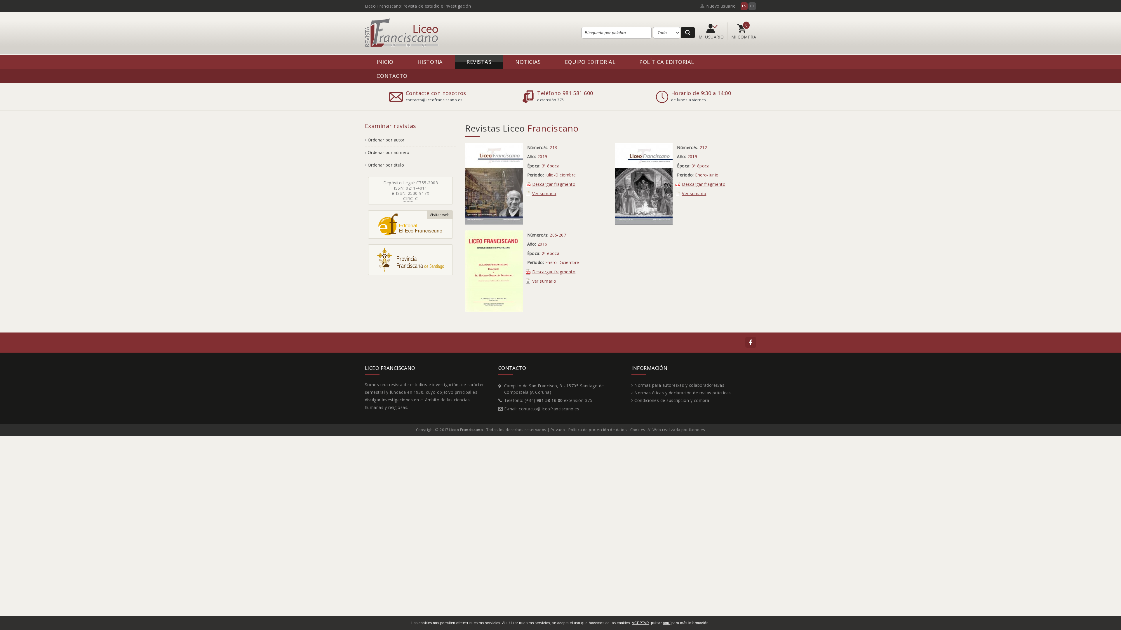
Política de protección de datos (597, 429)
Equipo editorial (590, 61)
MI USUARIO (712, 37)
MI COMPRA (743, 37)
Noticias (528, 61)
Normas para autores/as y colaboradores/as (679, 385)
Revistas (478, 61)
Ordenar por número (388, 152)
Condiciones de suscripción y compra (671, 400)
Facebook (750, 342)
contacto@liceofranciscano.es (549, 409)
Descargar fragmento (554, 184)
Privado (558, 429)
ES (744, 6)
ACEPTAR (640, 623)
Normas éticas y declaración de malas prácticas (682, 393)
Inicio (385, 61)
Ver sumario (544, 193)
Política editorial (666, 61)
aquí (667, 623)
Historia (430, 61)
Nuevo (721, 6)
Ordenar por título (386, 165)
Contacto (392, 75)
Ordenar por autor (386, 140)
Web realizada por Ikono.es (678, 429)
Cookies (637, 429)
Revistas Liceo (522, 128)
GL (752, 6)
